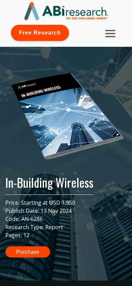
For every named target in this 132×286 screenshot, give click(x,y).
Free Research (40, 33)
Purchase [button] (27, 252)
